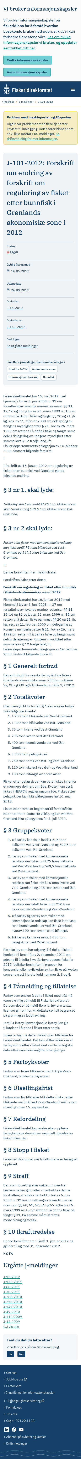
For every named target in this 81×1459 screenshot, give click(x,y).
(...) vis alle (11, 1326)
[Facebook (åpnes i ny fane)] (14, 1432)
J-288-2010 (12, 1297)
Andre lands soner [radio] (44, 369)
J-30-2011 (11, 1292)
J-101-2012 (45, 102)
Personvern (13, 1386)
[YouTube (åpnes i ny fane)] (21, 1432)
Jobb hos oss (14, 1379)
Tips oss (11, 1414)
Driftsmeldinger (16, 1443)
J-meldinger (26, 102)
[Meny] (73, 89)
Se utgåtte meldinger (22, 346)
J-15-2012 (15, 308)
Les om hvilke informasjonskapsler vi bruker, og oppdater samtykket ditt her (40, 42)
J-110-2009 (12, 1317)
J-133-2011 (12, 1282)
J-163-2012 (16, 327)
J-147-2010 (12, 1307)
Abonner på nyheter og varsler (26, 1437)
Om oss (11, 1373)
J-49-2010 (11, 1312)
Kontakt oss (14, 1407)
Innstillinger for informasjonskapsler (30, 1392)
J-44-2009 (11, 1322)
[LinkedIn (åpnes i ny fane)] (7, 1432)
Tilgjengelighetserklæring (23, 1401)
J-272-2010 (12, 1302)
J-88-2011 (11, 1287)
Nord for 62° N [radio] (18, 369)
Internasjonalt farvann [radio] (23, 377)
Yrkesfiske (8, 102)
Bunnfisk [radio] (49, 377)
